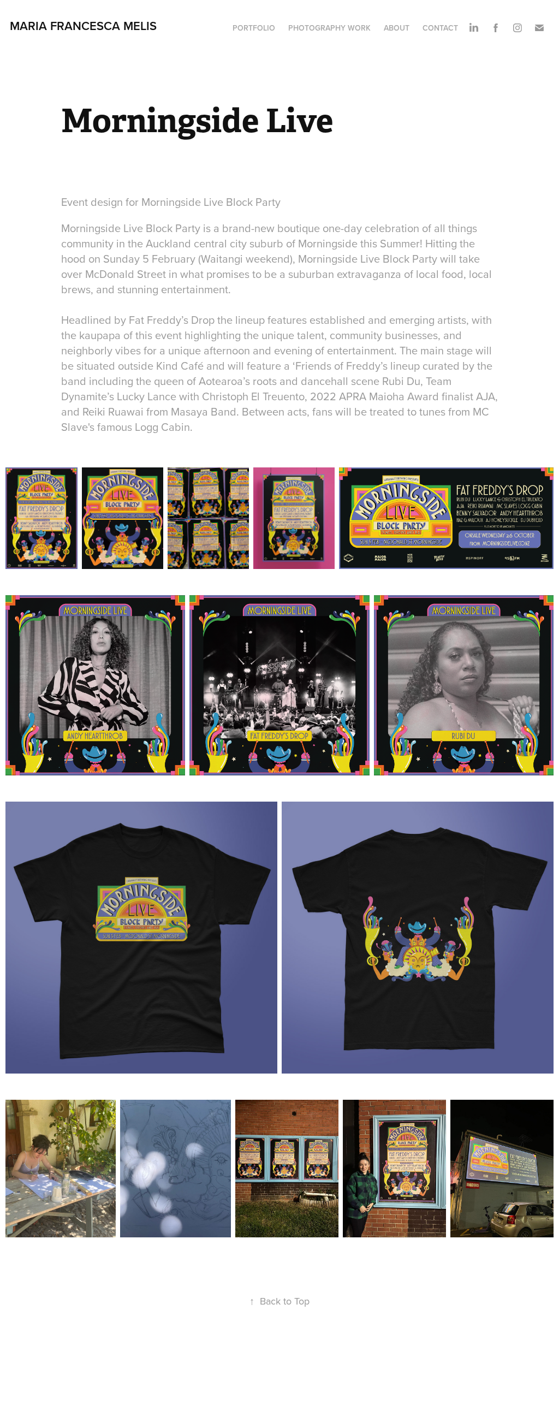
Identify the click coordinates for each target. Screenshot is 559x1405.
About (396, 27)
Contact (440, 27)
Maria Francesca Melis (83, 25)
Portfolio (254, 27)
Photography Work (329, 27)
